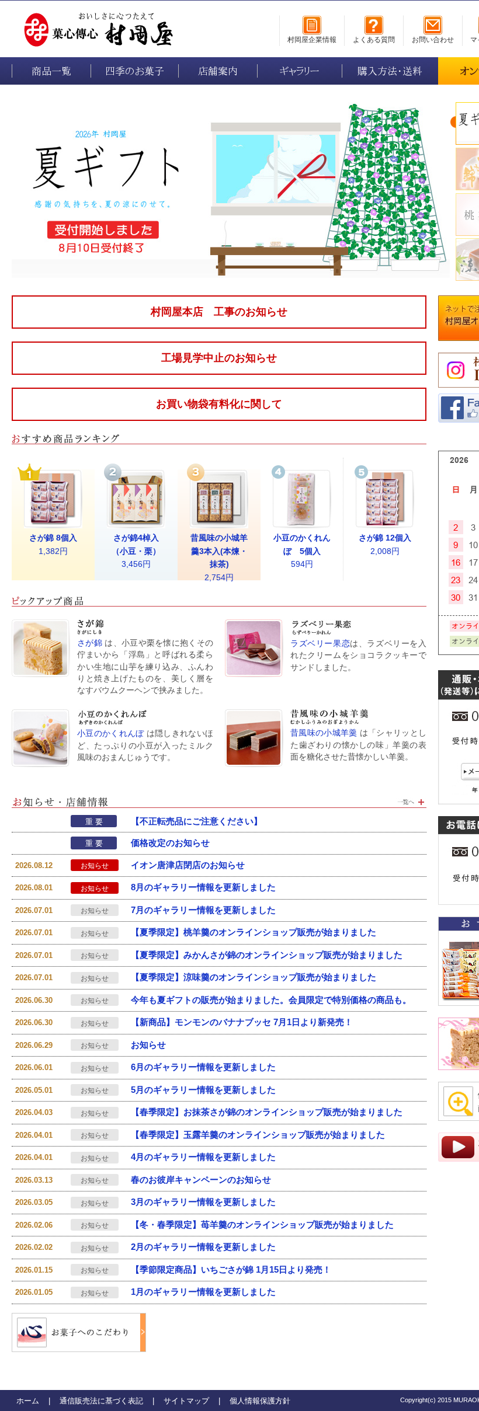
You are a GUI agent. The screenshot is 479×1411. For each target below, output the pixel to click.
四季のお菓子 (134, 71)
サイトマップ (186, 1400)
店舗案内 (218, 71)
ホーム (27, 1400)
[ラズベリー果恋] (254, 625)
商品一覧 (51, 71)
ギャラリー (300, 71)
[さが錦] (41, 625)
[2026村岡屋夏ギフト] (231, 108)
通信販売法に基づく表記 (101, 1400)
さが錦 (89, 643)
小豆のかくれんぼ (110, 733)
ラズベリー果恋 (320, 643)
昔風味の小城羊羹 (323, 733)
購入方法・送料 (389, 71)
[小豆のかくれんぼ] (41, 715)
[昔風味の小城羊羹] (254, 715)
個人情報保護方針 (260, 1400)
